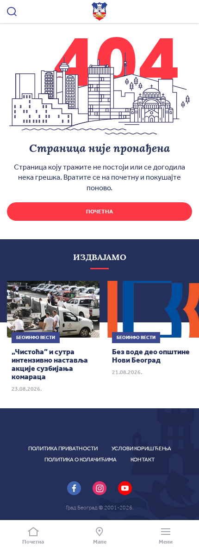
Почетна (99, 211)
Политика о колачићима (80, 459)
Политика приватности (63, 448)
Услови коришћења (141, 448)
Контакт (143, 459)
